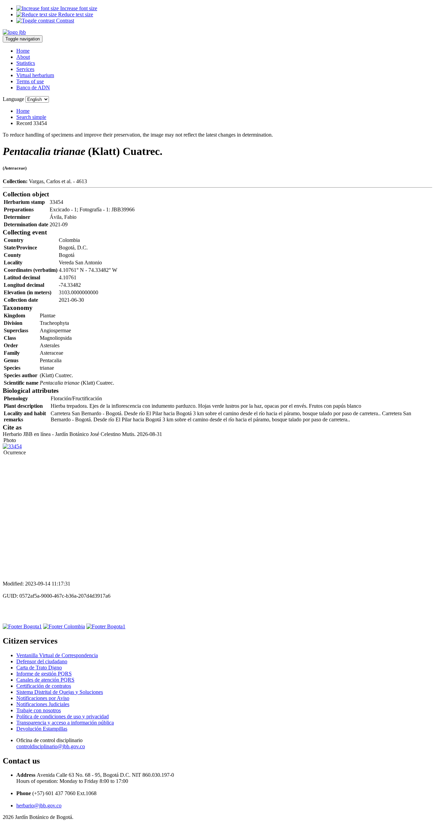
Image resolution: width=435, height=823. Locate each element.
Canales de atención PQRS (45, 680)
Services (25, 69)
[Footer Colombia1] (105, 626)
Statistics (25, 63)
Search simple (31, 117)
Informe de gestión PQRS (44, 674)
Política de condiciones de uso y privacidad (62, 716)
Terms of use (30, 81)
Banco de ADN (33, 87)
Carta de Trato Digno (39, 667)
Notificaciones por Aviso (42, 698)
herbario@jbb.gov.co (39, 805)
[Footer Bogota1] (22, 626)
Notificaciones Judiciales (42, 704)
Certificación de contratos (43, 686)
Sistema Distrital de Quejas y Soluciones (59, 692)
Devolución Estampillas (41, 729)
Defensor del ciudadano (41, 661)
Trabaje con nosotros (38, 710)
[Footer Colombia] (64, 626)
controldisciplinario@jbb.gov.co (50, 746)
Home (23, 51)
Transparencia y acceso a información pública (65, 722)
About (23, 57)
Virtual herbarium (35, 75)
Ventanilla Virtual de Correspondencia (57, 655)
